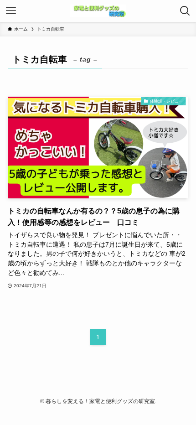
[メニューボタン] (11, 11)
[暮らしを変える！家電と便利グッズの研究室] (98, 11)
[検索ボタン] (185, 11)
